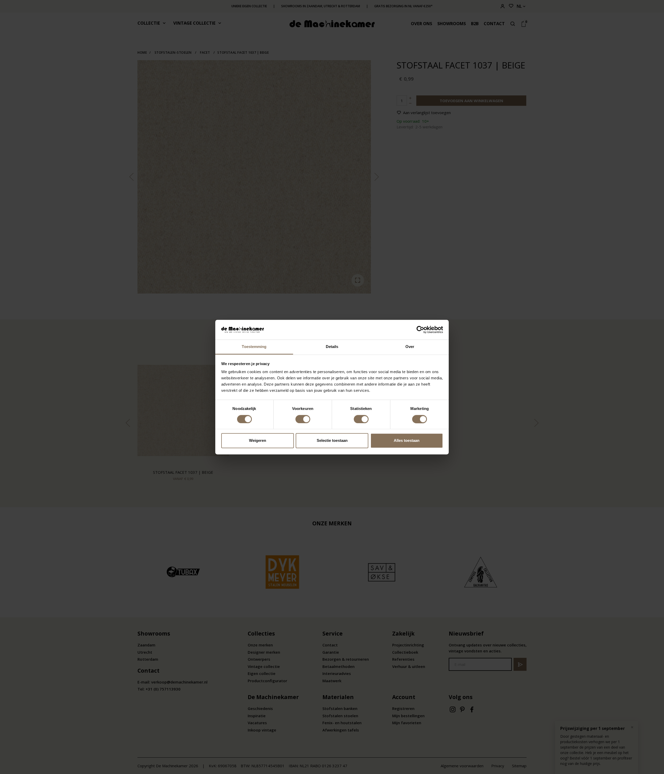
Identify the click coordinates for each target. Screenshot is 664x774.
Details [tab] (332, 347)
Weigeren (257, 440)
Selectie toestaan (332, 440)
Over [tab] (409, 347)
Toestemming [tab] (254, 347)
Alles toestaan (406, 440)
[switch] (302, 419)
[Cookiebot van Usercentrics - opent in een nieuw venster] (420, 329)
